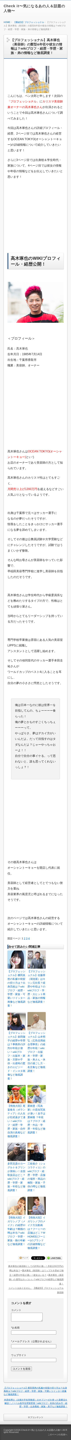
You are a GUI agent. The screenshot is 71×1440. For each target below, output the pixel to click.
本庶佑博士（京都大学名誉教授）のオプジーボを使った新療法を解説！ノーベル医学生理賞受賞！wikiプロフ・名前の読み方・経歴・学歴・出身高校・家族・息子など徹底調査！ (35, 1403)
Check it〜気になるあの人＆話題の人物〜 (41, 1430)
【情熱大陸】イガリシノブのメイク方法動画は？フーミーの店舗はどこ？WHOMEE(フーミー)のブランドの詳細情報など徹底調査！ (36, 1232)
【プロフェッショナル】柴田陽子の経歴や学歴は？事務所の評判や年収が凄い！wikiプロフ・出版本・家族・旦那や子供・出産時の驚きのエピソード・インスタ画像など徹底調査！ (16, 1055)
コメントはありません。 (20, 1288)
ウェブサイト (18, 1355)
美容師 (60, 1292)
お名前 (15, 1327)
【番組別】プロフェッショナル (28, 22)
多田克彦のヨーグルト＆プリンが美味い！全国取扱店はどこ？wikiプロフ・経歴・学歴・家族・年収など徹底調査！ (16, 1177)
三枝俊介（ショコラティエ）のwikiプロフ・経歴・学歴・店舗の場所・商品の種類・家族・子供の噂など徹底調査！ (36, 1177)
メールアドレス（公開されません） (32, 1341)
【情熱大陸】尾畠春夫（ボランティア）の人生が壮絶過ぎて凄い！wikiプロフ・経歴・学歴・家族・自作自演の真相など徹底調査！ (16, 1121)
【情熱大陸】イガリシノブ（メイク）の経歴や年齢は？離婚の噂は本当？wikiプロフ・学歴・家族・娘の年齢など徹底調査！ (16, 1231)
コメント (16, 1310)
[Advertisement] (38, 220)
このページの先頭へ (57, 1434)
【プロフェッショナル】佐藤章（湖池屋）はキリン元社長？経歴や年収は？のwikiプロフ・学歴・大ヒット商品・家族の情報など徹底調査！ (36, 986)
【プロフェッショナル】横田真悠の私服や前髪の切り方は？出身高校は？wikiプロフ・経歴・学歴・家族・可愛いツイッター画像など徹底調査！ (16, 988)
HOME (7, 22)
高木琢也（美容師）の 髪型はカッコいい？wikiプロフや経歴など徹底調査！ (36, 1279)
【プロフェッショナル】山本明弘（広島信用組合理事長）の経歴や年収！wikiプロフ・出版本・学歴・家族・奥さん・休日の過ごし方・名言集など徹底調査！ (36, 1051)
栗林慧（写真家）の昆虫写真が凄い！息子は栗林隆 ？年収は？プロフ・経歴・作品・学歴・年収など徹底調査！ (36, 1119)
